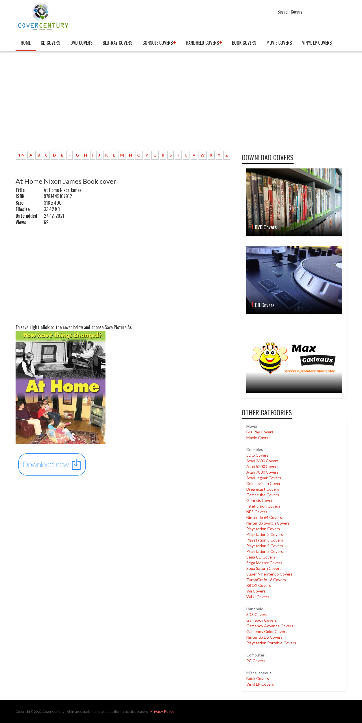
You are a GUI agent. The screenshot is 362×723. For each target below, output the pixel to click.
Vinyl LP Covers (317, 42)
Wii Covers (256, 591)
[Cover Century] (44, 16)
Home (26, 42)
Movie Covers (279, 42)
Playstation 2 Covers (264, 534)
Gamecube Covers (262, 494)
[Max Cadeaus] (294, 358)
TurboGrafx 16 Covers (266, 579)
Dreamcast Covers (262, 489)
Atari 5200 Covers (262, 466)
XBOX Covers (258, 585)
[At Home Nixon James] (52, 463)
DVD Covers (81, 42)
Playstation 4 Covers (264, 545)
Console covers (158, 42)
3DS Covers (256, 614)
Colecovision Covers (264, 483)
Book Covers (244, 42)
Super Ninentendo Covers (269, 574)
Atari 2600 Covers (262, 460)
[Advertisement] (124, 104)
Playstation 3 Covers (264, 540)
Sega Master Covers (264, 562)
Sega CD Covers (260, 557)
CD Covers (50, 42)
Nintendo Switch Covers (268, 523)
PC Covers (255, 660)
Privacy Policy (162, 711)
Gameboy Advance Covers (269, 625)
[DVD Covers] (294, 202)
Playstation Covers (263, 528)
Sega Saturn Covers (263, 568)
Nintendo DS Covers (264, 637)
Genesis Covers (260, 500)
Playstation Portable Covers (271, 642)
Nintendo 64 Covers (264, 517)
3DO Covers (257, 455)
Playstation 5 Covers (264, 551)
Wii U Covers (257, 596)
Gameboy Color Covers (266, 631)
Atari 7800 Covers (262, 472)
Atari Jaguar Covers (263, 477)
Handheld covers (202, 42)
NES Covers (256, 511)
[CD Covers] (294, 280)
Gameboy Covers (261, 620)
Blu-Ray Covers (117, 42)
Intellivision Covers (263, 506)
